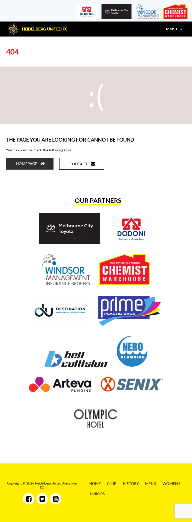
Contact (79, 164)
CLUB (111, 483)
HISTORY (131, 483)
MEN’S (150, 483)
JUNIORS (97, 493)
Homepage (27, 163)
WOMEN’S (171, 483)
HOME (95, 483)
